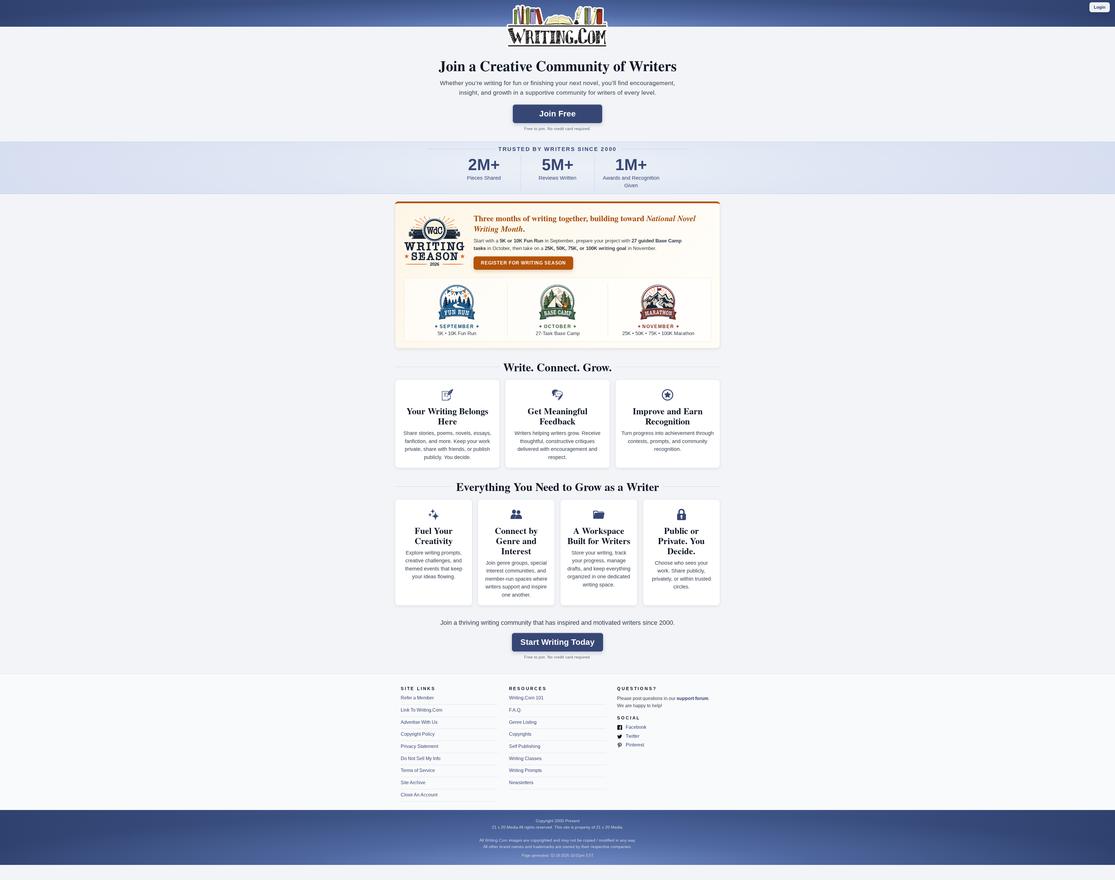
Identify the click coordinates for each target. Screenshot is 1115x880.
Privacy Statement (419, 746)
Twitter (632, 736)
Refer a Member (417, 697)
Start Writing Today (557, 642)
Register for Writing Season (523, 262)
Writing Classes (525, 758)
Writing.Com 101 (526, 697)
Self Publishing (524, 746)
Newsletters (521, 782)
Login (1099, 7)
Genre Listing (523, 722)
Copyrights (520, 734)
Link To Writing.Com (421, 710)
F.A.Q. (515, 710)
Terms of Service (418, 770)
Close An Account (419, 794)
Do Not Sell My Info (420, 758)
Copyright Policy (418, 734)
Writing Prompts (525, 770)
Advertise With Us (419, 722)
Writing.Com (496, 840)
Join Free (557, 113)
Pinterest (634, 745)
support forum (692, 698)
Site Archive (413, 782)
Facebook (635, 727)
